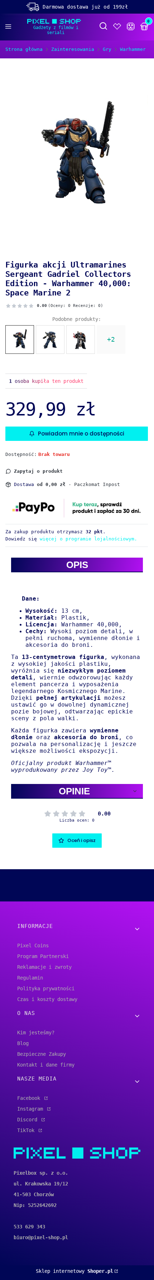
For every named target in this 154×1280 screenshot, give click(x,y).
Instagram (31, 1109)
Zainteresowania (72, 49)
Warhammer (133, 49)
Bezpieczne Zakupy (41, 1054)
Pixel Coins (33, 945)
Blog (23, 1043)
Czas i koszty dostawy (47, 999)
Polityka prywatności (45, 988)
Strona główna (24, 49)
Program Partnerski (43, 956)
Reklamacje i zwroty (44, 967)
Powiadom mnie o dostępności (81, 433)
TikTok (27, 1130)
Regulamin (30, 978)
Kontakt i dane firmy (45, 1065)
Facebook (30, 1098)
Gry (107, 49)
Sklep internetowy (74, 1271)
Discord (28, 1119)
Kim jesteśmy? (35, 1032)
